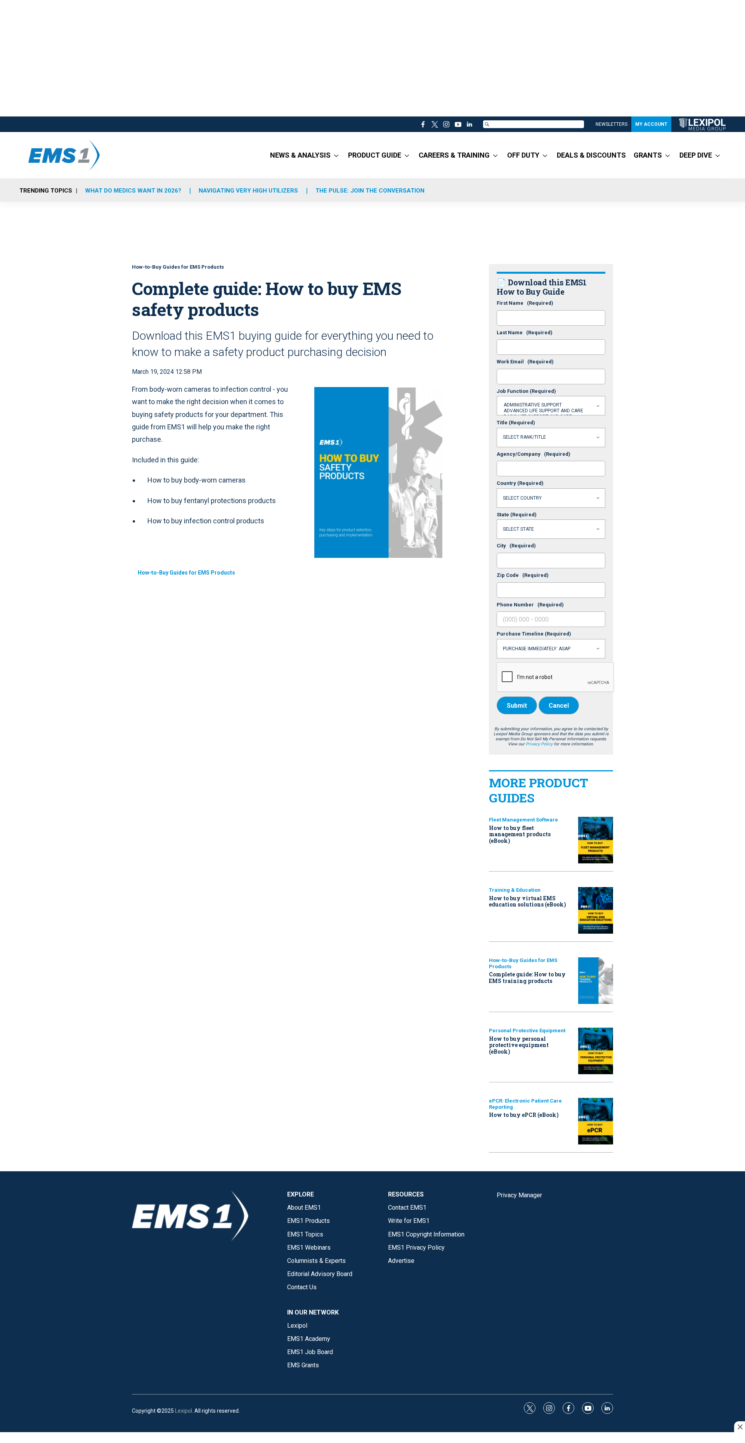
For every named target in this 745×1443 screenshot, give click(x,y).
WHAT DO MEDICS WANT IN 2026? (133, 190)
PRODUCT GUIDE (374, 155)
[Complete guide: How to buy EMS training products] (595, 980)
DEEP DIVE (695, 155)
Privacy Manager (519, 1195)
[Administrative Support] (551, 405)
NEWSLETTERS (611, 124)
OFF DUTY (523, 155)
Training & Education (515, 890)
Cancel (559, 705)
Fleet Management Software (523, 820)
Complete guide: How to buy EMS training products (527, 978)
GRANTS (648, 155)
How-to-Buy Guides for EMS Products (186, 573)
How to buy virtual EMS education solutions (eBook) (527, 901)
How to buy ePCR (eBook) (524, 1114)
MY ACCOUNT (651, 124)
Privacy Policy (539, 744)
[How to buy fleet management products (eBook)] (595, 840)
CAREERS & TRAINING (454, 155)
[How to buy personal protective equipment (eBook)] (595, 1051)
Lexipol (183, 1411)
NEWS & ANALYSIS (300, 155)
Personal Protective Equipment (527, 1030)
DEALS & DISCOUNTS (591, 155)
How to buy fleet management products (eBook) (520, 834)
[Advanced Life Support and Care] (551, 411)
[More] (336, 155)
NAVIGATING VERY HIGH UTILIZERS (248, 190)
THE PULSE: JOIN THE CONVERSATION (369, 190)
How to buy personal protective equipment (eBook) (519, 1045)
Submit (517, 705)
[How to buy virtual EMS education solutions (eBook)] (595, 910)
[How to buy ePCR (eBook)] (595, 1121)
